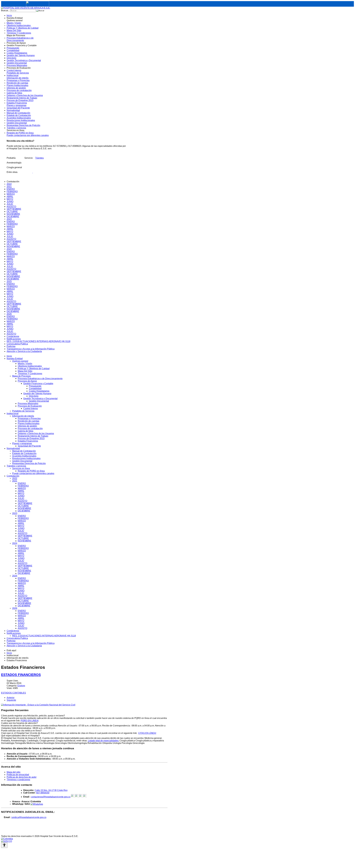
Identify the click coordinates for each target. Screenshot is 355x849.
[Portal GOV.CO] (6, 841)
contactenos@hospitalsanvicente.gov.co (50, 797)
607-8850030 (42, 793)
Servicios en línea (21, 468)
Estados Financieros (28, 441)
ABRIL (21, 491)
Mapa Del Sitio (25, 371)
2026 (14, 608)
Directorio (33, 396)
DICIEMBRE (24, 511)
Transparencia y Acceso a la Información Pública (30, 643)
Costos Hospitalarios (39, 391)
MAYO (21, 493)
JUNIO (21, 496)
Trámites (39, 158)
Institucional (12, 413)
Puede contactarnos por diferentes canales (33, 473)
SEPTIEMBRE (25, 503)
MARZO (22, 488)
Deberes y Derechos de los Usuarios (36, 433)
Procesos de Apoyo (27, 381)
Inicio (9, 356)
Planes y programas (22, 443)
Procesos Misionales (28, 403)
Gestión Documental (39, 401)
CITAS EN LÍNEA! (147, 733)
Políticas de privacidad (18, 774)
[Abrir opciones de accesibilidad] (4, 845)
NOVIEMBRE (24, 508)
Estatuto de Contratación (24, 453)
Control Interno (30, 408)
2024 (14, 543)
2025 (14, 576)
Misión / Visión (25, 363)
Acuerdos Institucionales (24, 456)
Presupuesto (35, 386)
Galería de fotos (25, 431)
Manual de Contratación (24, 451)
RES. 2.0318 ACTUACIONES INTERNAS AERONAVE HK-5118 (44, 636)
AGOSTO (22, 501)
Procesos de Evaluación (30, 406)
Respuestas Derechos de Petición (29, 463)
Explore (21, 685)
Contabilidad (35, 388)
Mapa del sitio (13, 772)
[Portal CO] (7, 838)
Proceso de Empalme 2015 (31, 438)
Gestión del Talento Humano (37, 393)
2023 (14, 513)
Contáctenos (13, 631)
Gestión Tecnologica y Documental (40, 398)
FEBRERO (23, 486)
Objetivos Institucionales (30, 366)
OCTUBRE (23, 506)
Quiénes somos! (20, 361)
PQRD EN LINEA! (30, 720)
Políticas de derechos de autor (21, 777)
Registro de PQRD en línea (31, 471)
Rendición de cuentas (28, 421)
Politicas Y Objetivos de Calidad (34, 368)
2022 (14, 478)
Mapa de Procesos (21, 376)
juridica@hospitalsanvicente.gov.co (29, 817)
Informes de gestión (27, 426)
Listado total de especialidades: (103, 740)
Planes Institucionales (28, 423)
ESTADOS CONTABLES (13, 693)
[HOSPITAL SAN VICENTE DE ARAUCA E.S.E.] (25, 8)
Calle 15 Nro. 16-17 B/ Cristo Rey (51, 790)
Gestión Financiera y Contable (38, 383)
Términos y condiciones (18, 779)
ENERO (22, 483)
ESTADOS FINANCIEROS (21, 675)
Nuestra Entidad (15, 358)
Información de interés (23, 416)
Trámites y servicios (16, 466)
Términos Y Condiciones (30, 373)
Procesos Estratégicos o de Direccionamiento (40, 378)
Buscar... (5, 10)
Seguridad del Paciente (29, 446)
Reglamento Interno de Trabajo (33, 436)
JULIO (21, 498)
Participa (11, 641)
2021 (14, 481)
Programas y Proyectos (29, 418)
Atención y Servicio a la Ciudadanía (24, 646)
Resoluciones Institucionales (26, 458)
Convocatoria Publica (17, 638)
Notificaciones (14, 633)
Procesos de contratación (30, 428)
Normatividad (13, 448)
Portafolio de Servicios (23, 411)
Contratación (13, 476)
